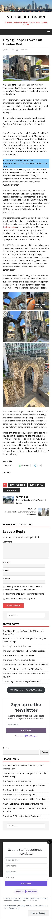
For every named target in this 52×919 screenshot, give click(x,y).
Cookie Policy (14, 908)
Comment (7, 541)
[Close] (49, 842)
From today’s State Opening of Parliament (22, 681)
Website (6, 578)
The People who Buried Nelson (17, 646)
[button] (48, 32)
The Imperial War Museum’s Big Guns (19, 660)
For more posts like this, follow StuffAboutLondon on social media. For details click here (26, 163)
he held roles (9, 227)
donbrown (22, 50)
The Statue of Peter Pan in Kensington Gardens (24, 651)
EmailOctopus (32, 736)
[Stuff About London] (26, 10)
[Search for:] (26, 615)
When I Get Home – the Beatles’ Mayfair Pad (23, 669)
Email (5, 570)
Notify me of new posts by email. (21, 598)
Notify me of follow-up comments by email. (25, 594)
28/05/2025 (9, 50)
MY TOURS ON (26, 689)
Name (5, 562)
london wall (11, 490)
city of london (17, 485)
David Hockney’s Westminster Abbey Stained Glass (25, 664)
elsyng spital (36, 485)
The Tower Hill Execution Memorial (18, 655)
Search (6, 748)
